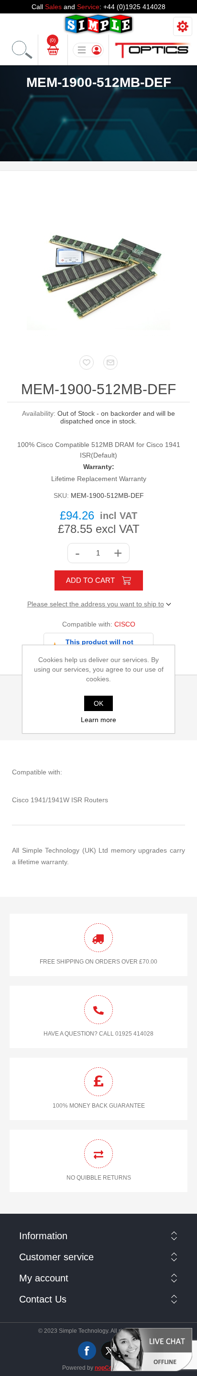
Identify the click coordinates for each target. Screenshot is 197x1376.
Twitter (110, 1350)
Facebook (87, 1350)
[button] (151, 1349)
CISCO (124, 624)
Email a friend (110, 362)
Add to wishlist (86, 362)
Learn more (98, 720)
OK (98, 703)
